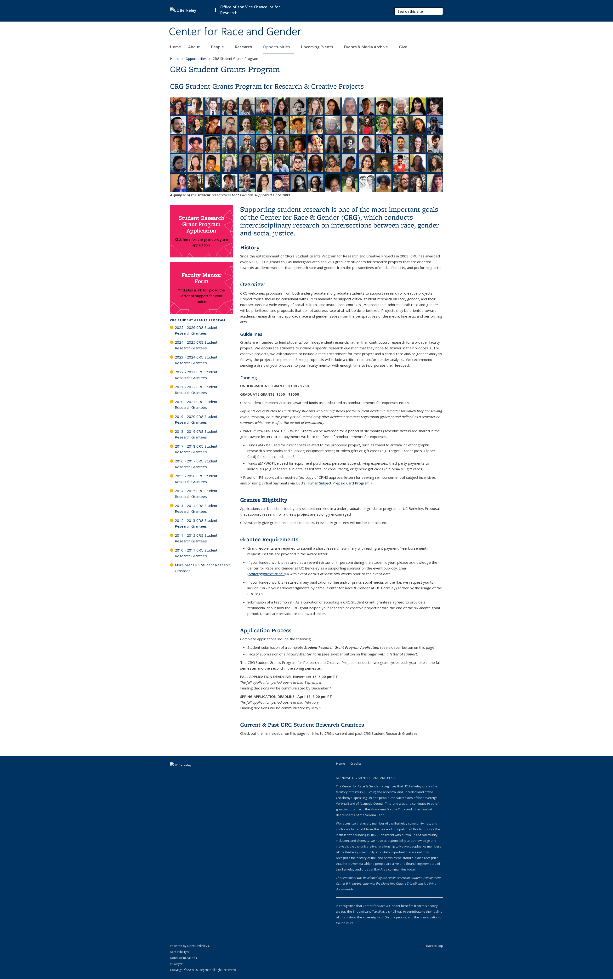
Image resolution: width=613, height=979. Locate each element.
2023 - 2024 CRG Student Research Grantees (196, 360)
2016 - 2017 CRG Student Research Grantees (196, 464)
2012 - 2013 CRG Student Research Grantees (196, 523)
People (218, 47)
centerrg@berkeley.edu (268, 573)
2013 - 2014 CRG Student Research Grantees (196, 508)
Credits (355, 763)
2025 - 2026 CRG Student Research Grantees (196, 330)
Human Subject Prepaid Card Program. (339, 483)
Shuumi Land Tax (366, 911)
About (194, 47)
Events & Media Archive (366, 47)
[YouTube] (184, 773)
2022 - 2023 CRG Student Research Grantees (196, 375)
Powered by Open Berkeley (190, 946)
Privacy (176, 964)
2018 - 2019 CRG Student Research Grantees (196, 434)
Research (244, 47)
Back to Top (434, 946)
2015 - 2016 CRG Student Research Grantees (196, 478)
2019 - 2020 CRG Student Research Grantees (196, 419)
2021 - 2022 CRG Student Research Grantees (196, 389)
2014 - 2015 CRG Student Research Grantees (196, 493)
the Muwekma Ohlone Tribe (396, 883)
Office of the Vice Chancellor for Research (250, 9)
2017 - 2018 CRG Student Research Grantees (196, 449)
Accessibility (179, 952)
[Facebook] (174, 773)
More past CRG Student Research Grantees (203, 568)
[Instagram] (193, 773)
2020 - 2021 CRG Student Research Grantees (196, 404)
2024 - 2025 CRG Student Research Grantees (196, 345)
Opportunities (277, 47)
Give (403, 47)
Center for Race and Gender (235, 32)
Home (175, 47)
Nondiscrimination (184, 958)
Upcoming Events (317, 47)
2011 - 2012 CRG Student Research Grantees (196, 538)
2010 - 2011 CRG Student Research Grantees (196, 553)
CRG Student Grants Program (197, 320)
